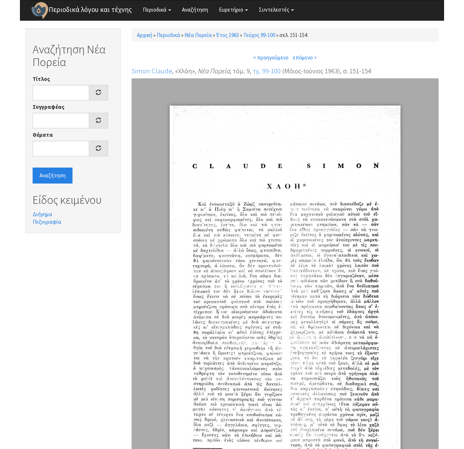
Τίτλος (41, 78)
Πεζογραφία (47, 221)
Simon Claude (152, 70)
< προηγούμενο (271, 57)
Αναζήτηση (195, 9)
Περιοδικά (155, 9)
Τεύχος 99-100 (259, 35)
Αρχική (144, 35)
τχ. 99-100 (267, 70)
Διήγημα (42, 214)
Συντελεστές (274, 9)
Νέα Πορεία (198, 35)
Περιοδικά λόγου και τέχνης (90, 9)
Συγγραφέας (49, 106)
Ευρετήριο (231, 9)
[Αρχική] (40, 10)
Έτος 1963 (227, 35)
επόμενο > (305, 57)
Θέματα (43, 134)
